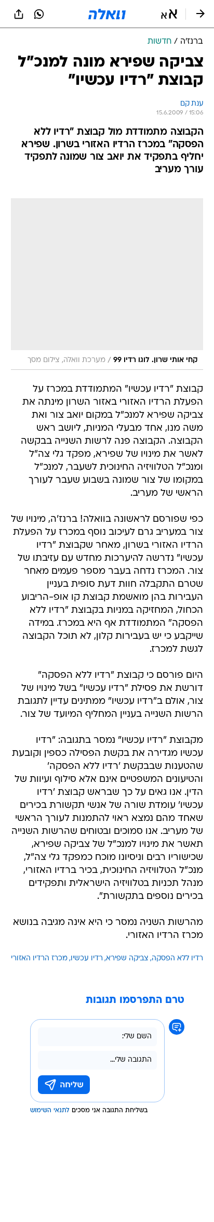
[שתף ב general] (18, 14)
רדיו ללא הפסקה (177, 958)
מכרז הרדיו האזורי (39, 958)
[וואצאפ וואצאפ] (39, 14)
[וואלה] (107, 14)
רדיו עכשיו (87, 958)
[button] (169, 14)
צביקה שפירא (127, 958)
